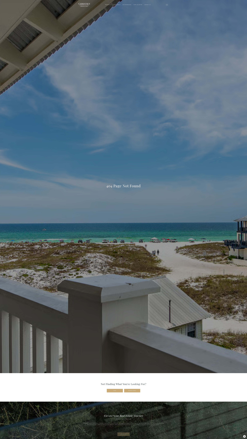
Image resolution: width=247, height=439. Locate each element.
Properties (108, 4)
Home (114, 390)
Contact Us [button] (123, 431)
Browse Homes (132, 390)
